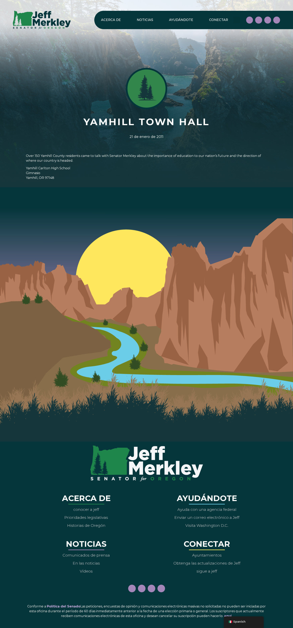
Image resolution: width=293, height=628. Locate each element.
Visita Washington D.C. (206, 525)
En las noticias (86, 563)
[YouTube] (267, 20)
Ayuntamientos (207, 555)
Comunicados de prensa (86, 555)
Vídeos (86, 571)
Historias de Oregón (86, 525)
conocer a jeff (86, 509)
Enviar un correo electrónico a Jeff (206, 517)
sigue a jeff (207, 571)
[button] (236, 20)
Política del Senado (63, 606)
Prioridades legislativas (86, 517)
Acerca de (111, 20)
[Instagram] (258, 20)
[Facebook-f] (249, 20)
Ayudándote (181, 20)
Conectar (218, 20)
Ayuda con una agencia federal (206, 509)
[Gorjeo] (276, 20)
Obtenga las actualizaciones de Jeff (206, 563)
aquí (228, 616)
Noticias (145, 20)
